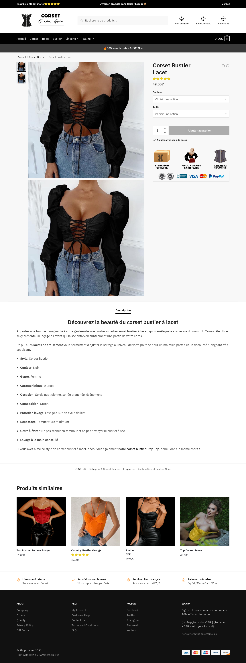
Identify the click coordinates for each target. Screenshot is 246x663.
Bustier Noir (130, 552)
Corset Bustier (37, 57)
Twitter (131, 615)
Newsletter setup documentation (199, 633)
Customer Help (81, 615)
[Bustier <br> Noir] (150, 521)
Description (123, 310)
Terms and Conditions (85, 625)
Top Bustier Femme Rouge (33, 550)
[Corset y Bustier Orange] (95, 521)
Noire (168, 469)
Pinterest (132, 625)
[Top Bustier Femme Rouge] (41, 521)
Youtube (132, 630)
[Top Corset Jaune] (204, 521)
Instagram (133, 620)
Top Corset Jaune (191, 550)
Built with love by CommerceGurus (38, 655)
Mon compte (181, 23)
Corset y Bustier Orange (86, 550)
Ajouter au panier (199, 130)
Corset (226, 3)
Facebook (132, 610)
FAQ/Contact (203, 23)
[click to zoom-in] (86, 120)
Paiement (223, 23)
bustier (142, 469)
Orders (21, 615)
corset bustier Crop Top (143, 449)
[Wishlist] (60, 502)
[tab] (123, 307)
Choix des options (41, 567)
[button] (162, 79)
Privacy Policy (25, 625)
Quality (21, 620)
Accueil (21, 57)
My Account (79, 610)
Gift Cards (23, 630)
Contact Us (78, 620)
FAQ (74, 630)
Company (22, 610)
